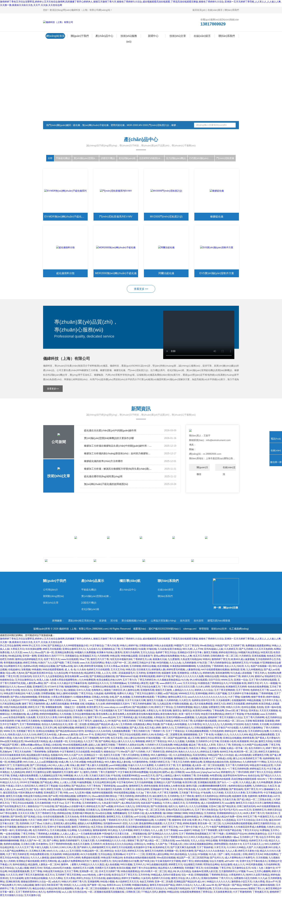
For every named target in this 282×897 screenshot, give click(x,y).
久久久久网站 (55, 878)
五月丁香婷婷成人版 (127, 717)
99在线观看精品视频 (124, 792)
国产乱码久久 (217, 857)
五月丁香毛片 (85, 720)
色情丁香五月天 (52, 659)
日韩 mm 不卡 (86, 734)
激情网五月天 (113, 816)
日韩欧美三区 (133, 891)
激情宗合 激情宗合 (182, 710)
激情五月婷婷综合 (80, 826)
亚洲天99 (58, 837)
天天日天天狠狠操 (268, 710)
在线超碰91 (14, 669)
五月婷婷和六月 (23, 888)
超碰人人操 (94, 744)
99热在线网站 (271, 854)
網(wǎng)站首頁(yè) (55, 37)
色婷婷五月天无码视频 (161, 758)
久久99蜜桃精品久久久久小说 (110, 840)
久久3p (139, 792)
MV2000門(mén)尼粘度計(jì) (166, 216)
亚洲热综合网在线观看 (104, 686)
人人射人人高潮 (68, 782)
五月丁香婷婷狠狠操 (30, 724)
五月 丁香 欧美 (205, 734)
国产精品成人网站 (49, 782)
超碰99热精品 (191, 816)
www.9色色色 (182, 840)
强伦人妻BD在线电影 (67, 693)
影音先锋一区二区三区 (209, 823)
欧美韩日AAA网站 (202, 710)
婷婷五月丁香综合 (163, 707)
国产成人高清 (136, 727)
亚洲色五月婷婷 (124, 888)
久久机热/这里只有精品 (169, 649)
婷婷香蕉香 (248, 738)
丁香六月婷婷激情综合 (219, 662)
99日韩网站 (120, 768)
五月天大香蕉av (112, 666)
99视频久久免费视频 (85, 652)
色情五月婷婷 (128, 720)
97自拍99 (238, 724)
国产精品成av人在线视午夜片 (70, 806)
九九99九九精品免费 (78, 758)
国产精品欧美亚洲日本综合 (39, 673)
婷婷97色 (133, 645)
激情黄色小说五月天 (241, 881)
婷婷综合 (108, 850)
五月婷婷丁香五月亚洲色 (68, 874)
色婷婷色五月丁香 (259, 690)
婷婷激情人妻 (158, 669)
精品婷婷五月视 (92, 673)
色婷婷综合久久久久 (98, 683)
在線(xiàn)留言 (215, 10)
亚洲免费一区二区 (88, 871)
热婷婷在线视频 (12, 844)
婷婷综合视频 (149, 666)
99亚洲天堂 (266, 652)
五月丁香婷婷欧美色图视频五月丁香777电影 (202, 833)
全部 (50, 158)
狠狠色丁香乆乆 (256, 888)
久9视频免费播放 (81, 697)
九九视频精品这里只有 (50, 775)
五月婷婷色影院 (129, 649)
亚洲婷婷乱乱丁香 (111, 649)
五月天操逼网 (16, 878)
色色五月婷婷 (251, 724)
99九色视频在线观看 (156, 864)
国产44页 (53, 796)
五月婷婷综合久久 (184, 727)
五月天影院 (75, 850)
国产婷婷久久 (84, 847)
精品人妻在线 (123, 762)
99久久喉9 (110, 762)
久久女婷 (100, 703)
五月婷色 (140, 673)
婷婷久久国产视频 (217, 693)
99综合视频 (211, 840)
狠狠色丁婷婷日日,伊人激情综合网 (121, 690)
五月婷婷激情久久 (91, 803)
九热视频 (190, 741)
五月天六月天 (274, 762)
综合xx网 (10, 673)
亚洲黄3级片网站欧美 (83, 813)
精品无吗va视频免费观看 (261, 734)
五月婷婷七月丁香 (249, 837)
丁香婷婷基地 (108, 785)
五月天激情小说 (32, 895)
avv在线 (84, 676)
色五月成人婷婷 (153, 727)
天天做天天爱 (87, 840)
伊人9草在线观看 (198, 679)
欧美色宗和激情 (17, 717)
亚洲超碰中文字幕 (159, 789)
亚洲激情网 (93, 881)
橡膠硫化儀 (216, 216)
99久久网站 (140, 799)
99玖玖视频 (126, 864)
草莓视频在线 (140, 833)
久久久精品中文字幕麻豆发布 (72, 683)
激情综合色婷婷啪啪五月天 (28, 659)
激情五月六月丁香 (99, 659)
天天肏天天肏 (229, 799)
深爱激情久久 (83, 796)
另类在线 (236, 744)
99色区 (67, 885)
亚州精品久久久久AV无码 (97, 731)
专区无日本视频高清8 (121, 659)
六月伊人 (167, 803)
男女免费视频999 (57, 799)
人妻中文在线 (103, 874)
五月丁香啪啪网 (90, 738)
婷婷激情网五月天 (101, 847)
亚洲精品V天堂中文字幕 (189, 652)
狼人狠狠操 (69, 690)
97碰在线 (151, 649)
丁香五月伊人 (259, 673)
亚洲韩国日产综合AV (236, 833)
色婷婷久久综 (148, 748)
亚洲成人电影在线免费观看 (24, 775)
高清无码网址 (97, 662)
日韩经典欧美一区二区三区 (224, 655)
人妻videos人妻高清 (67, 734)
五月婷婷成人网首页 (137, 683)
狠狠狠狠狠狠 (190, 734)
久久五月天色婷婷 (263, 649)
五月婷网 (126, 885)
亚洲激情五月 (39, 686)
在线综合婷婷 (142, 789)
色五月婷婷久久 (257, 748)
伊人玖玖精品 (184, 871)
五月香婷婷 (126, 724)
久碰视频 (193, 758)
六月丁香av (36, 823)
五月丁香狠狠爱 (209, 830)
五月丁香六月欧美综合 (206, 809)
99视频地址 (73, 799)
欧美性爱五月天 (95, 707)
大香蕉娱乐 (159, 717)
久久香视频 (40, 779)
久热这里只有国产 (111, 803)
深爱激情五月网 (217, 707)
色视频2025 (57, 755)
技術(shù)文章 (178, 36)
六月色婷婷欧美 (272, 864)
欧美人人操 (42, 679)
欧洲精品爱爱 (15, 762)
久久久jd (262, 878)
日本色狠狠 (202, 775)
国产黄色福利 (236, 789)
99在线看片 (96, 751)
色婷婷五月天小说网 (83, 868)
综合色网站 (64, 785)
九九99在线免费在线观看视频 (237, 823)
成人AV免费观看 (153, 813)
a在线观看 (38, 748)
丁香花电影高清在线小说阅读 (109, 700)
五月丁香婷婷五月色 (45, 813)
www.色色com (193, 772)
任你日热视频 (211, 868)
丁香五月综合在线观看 (128, 734)
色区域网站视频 (66, 727)
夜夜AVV (90, 768)
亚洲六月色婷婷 (131, 652)
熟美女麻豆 (182, 748)
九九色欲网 (67, 789)
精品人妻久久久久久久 (122, 741)
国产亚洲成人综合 (33, 816)
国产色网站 (104, 741)
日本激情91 (42, 844)
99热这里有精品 (30, 758)
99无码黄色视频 (254, 864)
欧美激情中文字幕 (142, 847)
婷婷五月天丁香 (36, 707)
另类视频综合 (72, 655)
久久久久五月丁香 (24, 847)
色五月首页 (116, 738)
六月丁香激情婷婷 (242, 891)
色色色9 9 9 (235, 844)
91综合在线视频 (76, 809)
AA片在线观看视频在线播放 (215, 669)
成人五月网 (193, 738)
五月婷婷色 (173, 796)
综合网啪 (71, 830)
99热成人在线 (225, 758)
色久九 (41, 891)
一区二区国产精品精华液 (173, 738)
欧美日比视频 (123, 868)
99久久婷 (187, 649)
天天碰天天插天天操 (99, 775)
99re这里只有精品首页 (11, 741)
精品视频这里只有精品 (37, 755)
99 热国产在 (114, 720)
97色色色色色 (76, 673)
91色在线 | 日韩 (239, 854)
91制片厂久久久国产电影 (51, 662)
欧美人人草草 (208, 744)
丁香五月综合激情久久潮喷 (148, 693)
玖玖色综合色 (79, 891)
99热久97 (66, 881)
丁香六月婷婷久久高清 (59, 700)
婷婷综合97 (230, 731)
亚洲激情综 (183, 673)
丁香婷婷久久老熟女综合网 (129, 744)
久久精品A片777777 (18, 700)
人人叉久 (106, 673)
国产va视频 (107, 806)
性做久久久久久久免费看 (140, 765)
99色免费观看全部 (39, 854)
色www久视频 (24, 686)
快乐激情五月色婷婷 (111, 789)
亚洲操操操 (177, 779)
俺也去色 (242, 731)
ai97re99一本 (231, 861)
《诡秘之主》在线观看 (74, 707)
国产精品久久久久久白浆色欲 (209, 850)
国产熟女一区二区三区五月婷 (149, 809)
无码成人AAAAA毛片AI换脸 (57, 868)
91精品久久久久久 (9, 782)
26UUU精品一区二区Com (231, 720)
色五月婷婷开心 (41, 830)
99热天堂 (130, 669)
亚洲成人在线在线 (52, 744)
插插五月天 (179, 803)
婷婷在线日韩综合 (228, 652)
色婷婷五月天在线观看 (97, 669)
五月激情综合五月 (241, 868)
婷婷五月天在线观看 (122, 847)
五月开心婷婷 (73, 857)
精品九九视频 (200, 707)
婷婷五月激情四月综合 (265, 823)
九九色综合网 (61, 673)
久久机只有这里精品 (74, 837)
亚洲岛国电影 (40, 690)
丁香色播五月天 (260, 891)
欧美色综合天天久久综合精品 (118, 844)
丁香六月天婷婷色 (130, 755)
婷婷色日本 (171, 751)
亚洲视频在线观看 (207, 782)
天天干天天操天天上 (253, 844)
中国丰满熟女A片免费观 (30, 792)
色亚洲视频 (163, 666)
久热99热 (33, 710)
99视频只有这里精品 (248, 652)
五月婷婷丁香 (237, 645)
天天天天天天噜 (26, 813)
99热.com (68, 792)
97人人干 (203, 826)
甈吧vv (165, 772)
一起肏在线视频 (12, 833)
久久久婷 (133, 823)
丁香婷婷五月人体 (142, 659)
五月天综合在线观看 (14, 799)
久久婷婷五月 (231, 649)
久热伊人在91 (274, 826)
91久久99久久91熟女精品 (196, 837)
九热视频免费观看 (121, 731)
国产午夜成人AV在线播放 (173, 724)
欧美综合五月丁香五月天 (124, 874)
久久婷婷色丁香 (163, 820)
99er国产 (125, 751)
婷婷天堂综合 (274, 809)
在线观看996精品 (130, 775)
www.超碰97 (185, 830)
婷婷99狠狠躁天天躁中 (117, 703)
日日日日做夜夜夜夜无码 (12, 755)
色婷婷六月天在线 (160, 878)
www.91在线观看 (69, 659)
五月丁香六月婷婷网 (253, 717)
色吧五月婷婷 (7, 659)
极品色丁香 (194, 744)
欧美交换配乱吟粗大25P (109, 679)
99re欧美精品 (207, 645)
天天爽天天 (128, 789)
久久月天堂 (16, 652)
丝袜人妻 (74, 765)
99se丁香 (84, 659)
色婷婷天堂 (139, 888)
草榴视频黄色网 (53, 707)
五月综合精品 (105, 854)
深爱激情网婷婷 (45, 768)
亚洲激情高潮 (147, 690)
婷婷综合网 (225, 796)
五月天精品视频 (58, 830)
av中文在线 (140, 816)
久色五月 (272, 785)
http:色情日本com (111, 885)
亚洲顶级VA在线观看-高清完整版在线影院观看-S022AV (237, 779)
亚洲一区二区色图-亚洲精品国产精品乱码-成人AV (93, 724)
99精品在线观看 (71, 854)
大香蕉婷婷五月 (12, 727)
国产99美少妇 (147, 861)
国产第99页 (16, 816)
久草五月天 (220, 847)
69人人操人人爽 (60, 765)
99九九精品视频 (25, 885)
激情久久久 (167, 727)
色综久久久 (26, 690)
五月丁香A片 (143, 837)
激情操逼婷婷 (99, 830)
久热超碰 (98, 693)
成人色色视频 (112, 864)
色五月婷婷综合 (273, 717)
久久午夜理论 (194, 724)
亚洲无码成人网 (23, 830)
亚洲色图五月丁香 (53, 792)
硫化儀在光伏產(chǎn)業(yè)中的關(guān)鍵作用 (110, 430)
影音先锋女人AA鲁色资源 (172, 785)
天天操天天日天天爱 (184, 686)
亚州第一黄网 (29, 655)
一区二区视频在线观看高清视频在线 (106, 891)
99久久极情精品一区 (161, 755)
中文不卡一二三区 (135, 854)
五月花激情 (14, 837)
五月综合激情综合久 (25, 679)
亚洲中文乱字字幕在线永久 (37, 738)
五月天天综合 (190, 683)
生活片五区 (120, 850)
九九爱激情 (173, 659)
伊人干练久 (204, 820)
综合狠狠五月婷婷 (193, 864)
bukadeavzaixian (238, 888)
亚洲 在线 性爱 (189, 820)
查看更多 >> (141, 288)
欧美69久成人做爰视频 (242, 659)
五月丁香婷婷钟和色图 (60, 844)
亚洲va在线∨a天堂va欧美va (66, 738)
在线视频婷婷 (238, 700)
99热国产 (247, 885)
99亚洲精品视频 (67, 796)
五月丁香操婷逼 (205, 847)
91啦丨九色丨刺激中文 (263, 868)
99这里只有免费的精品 (212, 714)
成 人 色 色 (70, 669)
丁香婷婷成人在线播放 (47, 833)
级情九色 (173, 768)
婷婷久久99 (247, 676)
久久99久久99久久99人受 (63, 847)
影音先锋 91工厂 (207, 758)
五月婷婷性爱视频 (183, 707)
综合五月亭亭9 (266, 837)
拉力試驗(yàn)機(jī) (176, 158)
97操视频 (203, 854)
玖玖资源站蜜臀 (33, 649)
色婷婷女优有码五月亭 (203, 700)
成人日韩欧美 (177, 772)
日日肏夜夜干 (145, 655)
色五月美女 (96, 826)
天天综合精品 (75, 741)
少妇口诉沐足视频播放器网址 (198, 844)
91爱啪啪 (264, 830)
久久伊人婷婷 (203, 686)
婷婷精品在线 (64, 813)
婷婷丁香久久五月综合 (261, 772)
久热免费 (30, 717)
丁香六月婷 (150, 792)
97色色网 (205, 792)
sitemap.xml (189, 628)
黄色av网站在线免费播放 (166, 655)
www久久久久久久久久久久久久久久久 (207, 697)
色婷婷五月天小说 (258, 840)
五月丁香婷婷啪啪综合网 (140, 820)
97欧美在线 (189, 789)
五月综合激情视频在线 (83, 714)
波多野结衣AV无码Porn (235, 775)
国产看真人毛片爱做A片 (267, 738)
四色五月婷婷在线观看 (56, 748)
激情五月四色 (265, 741)
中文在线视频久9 (107, 710)
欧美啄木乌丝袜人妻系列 (109, 652)
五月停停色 (144, 874)
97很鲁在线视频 (180, 703)
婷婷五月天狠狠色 (30, 720)
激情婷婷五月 (136, 785)
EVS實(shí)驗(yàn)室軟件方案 (216, 273)
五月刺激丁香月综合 (189, 792)
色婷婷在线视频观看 (102, 792)
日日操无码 (25, 676)
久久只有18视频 (77, 762)
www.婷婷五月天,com (171, 683)
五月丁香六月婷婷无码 (236, 765)
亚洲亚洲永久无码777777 (51, 655)
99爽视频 (68, 775)
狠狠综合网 (196, 762)
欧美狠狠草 (243, 741)
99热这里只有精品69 (111, 857)
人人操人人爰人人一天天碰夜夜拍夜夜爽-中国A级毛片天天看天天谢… (96, 833)
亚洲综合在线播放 (45, 731)
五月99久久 (139, 864)
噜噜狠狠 (140, 741)
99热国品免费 (92, 779)
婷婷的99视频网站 (48, 714)
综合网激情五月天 (13, 666)
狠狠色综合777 (111, 751)
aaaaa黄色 (122, 785)
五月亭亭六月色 (270, 700)
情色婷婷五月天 (273, 676)
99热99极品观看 (129, 655)
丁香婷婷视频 (266, 693)
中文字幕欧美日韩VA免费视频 (133, 772)
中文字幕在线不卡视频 (91, 799)
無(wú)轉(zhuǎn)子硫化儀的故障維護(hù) (106, 484)
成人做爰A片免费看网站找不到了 (74, 861)
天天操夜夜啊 (223, 700)
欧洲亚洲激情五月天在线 (81, 748)
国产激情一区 (94, 885)
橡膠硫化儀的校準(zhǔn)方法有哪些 (103, 461)
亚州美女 (253, 710)
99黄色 (150, 844)
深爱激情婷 (52, 751)
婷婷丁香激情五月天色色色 (104, 758)
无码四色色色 (218, 686)
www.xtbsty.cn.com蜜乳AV (117, 707)
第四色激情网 (222, 673)
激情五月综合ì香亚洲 (211, 738)
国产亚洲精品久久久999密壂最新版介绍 (68, 645)
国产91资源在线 (159, 806)
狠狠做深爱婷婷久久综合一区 (36, 881)
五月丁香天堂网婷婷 (224, 690)
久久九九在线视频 (198, 806)
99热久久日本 (233, 707)
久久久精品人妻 (247, 782)
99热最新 (36, 669)
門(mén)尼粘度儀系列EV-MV (115, 216)
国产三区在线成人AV (40, 765)
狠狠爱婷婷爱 (201, 779)
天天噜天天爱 (28, 844)
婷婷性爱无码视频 (93, 666)
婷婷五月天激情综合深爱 (38, 772)
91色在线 (49, 806)
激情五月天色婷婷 (154, 850)
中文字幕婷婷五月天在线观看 (74, 751)
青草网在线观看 (147, 676)
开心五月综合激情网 (10, 645)
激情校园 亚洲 (237, 669)
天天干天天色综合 (246, 820)
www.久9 (84, 662)
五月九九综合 (147, 652)
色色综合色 (253, 775)
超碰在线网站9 (57, 857)
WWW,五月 (227, 679)
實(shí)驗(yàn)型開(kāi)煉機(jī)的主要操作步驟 (109, 438)
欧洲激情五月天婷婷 (236, 686)
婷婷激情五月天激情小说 (87, 727)
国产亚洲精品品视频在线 (102, 676)
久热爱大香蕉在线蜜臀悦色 (64, 679)
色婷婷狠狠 (268, 758)
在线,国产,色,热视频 (120, 697)
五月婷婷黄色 (193, 803)
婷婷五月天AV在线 (46, 734)
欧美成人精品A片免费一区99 (227, 816)
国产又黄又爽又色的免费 (183, 847)
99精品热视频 (254, 700)
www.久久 (28, 652)
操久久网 (78, 666)
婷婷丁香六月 (79, 881)
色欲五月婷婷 (146, 881)
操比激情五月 (159, 796)
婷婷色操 (275, 874)
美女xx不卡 (271, 881)
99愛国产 (179, 645)
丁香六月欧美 (112, 645)
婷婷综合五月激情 (209, 751)
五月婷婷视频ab (118, 683)
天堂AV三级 (215, 806)
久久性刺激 (65, 714)
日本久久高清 (83, 690)
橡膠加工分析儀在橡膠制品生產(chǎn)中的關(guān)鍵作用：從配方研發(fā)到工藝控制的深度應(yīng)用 (118, 445)
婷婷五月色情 (53, 789)
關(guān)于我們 (80, 36)
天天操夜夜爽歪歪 (222, 891)
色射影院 (188, 779)
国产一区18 (50, 683)
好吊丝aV (119, 806)
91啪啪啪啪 (47, 720)
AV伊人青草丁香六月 (253, 813)
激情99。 (65, 864)
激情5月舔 (191, 785)
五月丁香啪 (149, 779)
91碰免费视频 (84, 782)
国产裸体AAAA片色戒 (127, 676)
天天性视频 (261, 857)
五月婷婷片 (96, 844)
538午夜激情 (64, 717)
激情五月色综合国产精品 (162, 885)
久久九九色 (175, 662)
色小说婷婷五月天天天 (127, 881)
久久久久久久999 (239, 734)
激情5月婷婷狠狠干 (69, 840)
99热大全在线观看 (163, 645)
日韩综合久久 (79, 717)
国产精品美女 (78, 785)
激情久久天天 (108, 727)
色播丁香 (153, 683)
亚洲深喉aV (119, 854)
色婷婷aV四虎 (30, 666)
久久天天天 (11, 874)
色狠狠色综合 (7, 679)
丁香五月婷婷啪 (145, 720)
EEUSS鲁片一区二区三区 (153, 871)
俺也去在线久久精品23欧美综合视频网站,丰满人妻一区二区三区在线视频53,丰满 (73, 888)
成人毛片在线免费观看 (201, 703)
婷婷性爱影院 (221, 844)
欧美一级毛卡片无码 (189, 714)
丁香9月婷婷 (242, 772)
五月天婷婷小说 (136, 813)
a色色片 (56, 881)
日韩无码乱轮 (142, 806)
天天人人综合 (197, 840)
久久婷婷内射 (171, 700)
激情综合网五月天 (177, 697)
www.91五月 (245, 809)
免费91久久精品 (125, 693)
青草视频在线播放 (13, 662)
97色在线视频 (252, 714)
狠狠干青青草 (258, 697)
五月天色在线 (98, 878)
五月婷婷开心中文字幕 (207, 741)
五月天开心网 (49, 727)
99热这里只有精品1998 (35, 796)
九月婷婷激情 (189, 662)
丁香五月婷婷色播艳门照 (143, 703)
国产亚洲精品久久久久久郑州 (163, 833)
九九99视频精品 (254, 669)
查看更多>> (53, 388)
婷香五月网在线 (48, 861)
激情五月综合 (178, 878)
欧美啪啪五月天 (88, 655)
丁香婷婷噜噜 (39, 751)
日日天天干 (38, 676)
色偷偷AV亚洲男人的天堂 (205, 871)
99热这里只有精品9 (53, 871)
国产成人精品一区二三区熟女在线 (254, 799)
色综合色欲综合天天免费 (69, 710)
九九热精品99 (17, 772)
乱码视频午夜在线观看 (205, 720)
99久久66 (28, 762)
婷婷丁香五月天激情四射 (31, 874)
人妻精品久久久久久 (183, 690)
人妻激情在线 (193, 669)
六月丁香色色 (93, 785)
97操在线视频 (153, 738)
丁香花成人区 (175, 844)
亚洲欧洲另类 (13, 881)
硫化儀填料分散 (65, 273)
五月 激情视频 (183, 765)
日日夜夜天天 (143, 669)
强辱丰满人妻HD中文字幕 (208, 768)
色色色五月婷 (274, 655)
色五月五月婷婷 (201, 655)
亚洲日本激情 (186, 850)
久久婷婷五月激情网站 (250, 727)
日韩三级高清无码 (246, 806)
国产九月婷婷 (246, 649)
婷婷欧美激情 (189, 823)
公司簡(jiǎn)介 (50, 589)
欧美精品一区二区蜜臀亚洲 (168, 734)
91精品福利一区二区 (92, 850)
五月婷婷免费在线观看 (142, 697)
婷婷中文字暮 (163, 676)
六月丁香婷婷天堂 (155, 751)
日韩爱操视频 (48, 693)
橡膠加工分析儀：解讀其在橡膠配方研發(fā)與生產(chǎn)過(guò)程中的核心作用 (118, 468)
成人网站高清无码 (130, 803)
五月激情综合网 (21, 765)
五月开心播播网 (262, 871)
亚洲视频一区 (171, 850)
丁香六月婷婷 (274, 779)
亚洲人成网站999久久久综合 (133, 758)
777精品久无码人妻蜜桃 (153, 891)
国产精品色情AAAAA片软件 (69, 731)
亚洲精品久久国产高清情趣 (167, 782)
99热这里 (114, 655)
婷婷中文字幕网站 (130, 878)
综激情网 (245, 697)
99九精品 (112, 830)
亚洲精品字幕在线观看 (27, 861)
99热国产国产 (222, 645)
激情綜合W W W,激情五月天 (31, 826)
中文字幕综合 (97, 645)
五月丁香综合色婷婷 (158, 799)
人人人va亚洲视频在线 (45, 762)
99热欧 (98, 748)
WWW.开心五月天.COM (34, 645)
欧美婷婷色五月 (161, 847)
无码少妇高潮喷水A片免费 (125, 861)
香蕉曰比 (24, 857)
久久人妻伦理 (186, 768)
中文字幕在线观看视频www (53, 758)
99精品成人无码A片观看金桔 (165, 874)
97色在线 (115, 775)
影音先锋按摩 (72, 676)
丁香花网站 (161, 697)
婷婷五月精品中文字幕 (143, 662)
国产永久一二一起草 (227, 782)
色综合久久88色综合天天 (54, 724)
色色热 (260, 707)
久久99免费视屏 (87, 679)
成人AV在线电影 (243, 755)
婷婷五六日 (219, 703)
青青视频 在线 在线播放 (82, 703)
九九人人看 (231, 850)
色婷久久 (183, 806)
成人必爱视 (32, 714)
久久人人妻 (156, 830)
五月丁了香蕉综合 (175, 731)
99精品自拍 (173, 891)
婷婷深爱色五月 (143, 796)
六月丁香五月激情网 (167, 792)
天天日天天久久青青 (46, 717)
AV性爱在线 (216, 775)
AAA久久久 (52, 850)
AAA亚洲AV (53, 779)
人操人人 (63, 850)
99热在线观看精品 (130, 871)
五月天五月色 (117, 669)
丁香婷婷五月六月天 (116, 820)
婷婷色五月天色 (135, 850)
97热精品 (243, 840)
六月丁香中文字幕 (188, 826)
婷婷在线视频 (201, 861)
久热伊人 (47, 823)
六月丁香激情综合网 (201, 888)
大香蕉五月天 (17, 649)
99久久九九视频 (176, 741)
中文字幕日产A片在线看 (226, 727)
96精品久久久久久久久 (218, 881)
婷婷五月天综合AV (165, 748)
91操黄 (142, 649)
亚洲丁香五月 (251, 789)
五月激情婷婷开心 (228, 871)
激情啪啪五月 (181, 758)
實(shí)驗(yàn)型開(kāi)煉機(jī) (86, 158)
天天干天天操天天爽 (135, 700)
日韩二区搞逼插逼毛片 (123, 673)
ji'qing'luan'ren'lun (210, 772)
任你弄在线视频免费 (53, 816)
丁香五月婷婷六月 (140, 731)
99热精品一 (85, 686)
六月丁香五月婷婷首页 (17, 854)
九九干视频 (27, 779)
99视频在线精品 (140, 885)
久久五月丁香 (90, 741)
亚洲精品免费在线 (64, 652)
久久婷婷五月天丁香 (165, 765)
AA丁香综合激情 (8, 813)
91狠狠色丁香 (91, 710)
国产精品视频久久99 (142, 707)
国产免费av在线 (64, 666)
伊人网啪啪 (205, 816)
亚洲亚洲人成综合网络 (64, 823)
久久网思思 (70, 820)
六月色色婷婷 (216, 731)
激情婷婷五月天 (240, 662)
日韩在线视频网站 (203, 727)
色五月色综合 (7, 868)
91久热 (184, 679)
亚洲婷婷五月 (259, 809)
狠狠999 (176, 820)
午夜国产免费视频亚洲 (220, 826)
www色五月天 (148, 775)
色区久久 (172, 806)
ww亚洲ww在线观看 (57, 809)
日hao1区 (230, 710)
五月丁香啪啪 (170, 830)
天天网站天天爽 (37, 850)
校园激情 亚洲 (169, 673)
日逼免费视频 (191, 799)
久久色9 (81, 669)
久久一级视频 (270, 683)
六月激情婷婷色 (140, 762)
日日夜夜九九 (93, 809)
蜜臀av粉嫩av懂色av (31, 744)
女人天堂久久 (93, 837)
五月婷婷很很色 (44, 837)
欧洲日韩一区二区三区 (245, 751)
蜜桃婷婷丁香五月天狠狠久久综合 (225, 717)
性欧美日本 (271, 813)
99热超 (196, 830)
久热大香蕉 (259, 881)
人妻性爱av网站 (34, 683)
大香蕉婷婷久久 (237, 874)
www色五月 (22, 789)
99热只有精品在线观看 (15, 707)
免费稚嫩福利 (119, 813)
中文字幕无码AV (125, 782)
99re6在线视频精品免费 (75, 744)
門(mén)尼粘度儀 (225, 158)
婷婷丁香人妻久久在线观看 (94, 765)
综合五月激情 (216, 861)
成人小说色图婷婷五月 (212, 803)
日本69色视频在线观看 (72, 779)
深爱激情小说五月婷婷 (245, 878)
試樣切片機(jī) (108, 158)
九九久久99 (39, 809)
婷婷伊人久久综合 (204, 690)
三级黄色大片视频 (216, 748)
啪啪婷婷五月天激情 (62, 772)
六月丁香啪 (233, 697)
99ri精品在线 (14, 655)
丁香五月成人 (78, 768)
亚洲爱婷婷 (123, 779)
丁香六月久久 (226, 878)
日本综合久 (157, 837)
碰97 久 (78, 772)
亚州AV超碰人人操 (213, 649)
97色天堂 (202, 662)
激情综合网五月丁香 (25, 768)
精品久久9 (30, 799)
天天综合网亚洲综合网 (103, 782)
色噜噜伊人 (97, 690)
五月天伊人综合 (220, 888)
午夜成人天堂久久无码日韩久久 (22, 785)
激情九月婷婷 (90, 772)
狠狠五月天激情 (163, 690)
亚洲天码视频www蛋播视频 (180, 717)
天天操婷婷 (55, 854)
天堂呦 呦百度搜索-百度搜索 (259, 720)
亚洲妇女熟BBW (209, 878)
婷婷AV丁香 (234, 676)
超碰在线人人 (100, 720)
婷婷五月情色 (30, 662)
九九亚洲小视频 (83, 792)
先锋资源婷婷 (7, 720)
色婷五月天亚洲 (111, 755)
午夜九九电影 (33, 693)
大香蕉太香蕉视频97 (61, 697)
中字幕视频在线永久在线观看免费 (118, 837)
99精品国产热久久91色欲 (220, 755)
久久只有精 (217, 792)
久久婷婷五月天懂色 (31, 727)
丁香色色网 (218, 710)
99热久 (123, 645)
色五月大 (49, 874)
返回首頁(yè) (199, 10)
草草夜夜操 (44, 697)
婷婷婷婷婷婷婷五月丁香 (87, 789)
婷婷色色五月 (93, 806)
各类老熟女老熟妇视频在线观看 (140, 857)
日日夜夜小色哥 (228, 741)
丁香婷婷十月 (157, 731)
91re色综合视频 (103, 813)
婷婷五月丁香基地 (234, 714)
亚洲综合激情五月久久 (73, 649)
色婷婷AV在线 (54, 891)
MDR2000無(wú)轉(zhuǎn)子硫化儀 (116, 273)
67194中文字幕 (55, 686)
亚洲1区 (4, 878)
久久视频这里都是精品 (168, 679)
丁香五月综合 (86, 693)
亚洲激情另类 (153, 673)
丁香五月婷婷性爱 (239, 768)
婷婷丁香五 (187, 861)
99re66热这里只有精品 (36, 741)
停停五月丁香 (250, 816)
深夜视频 (25, 669)
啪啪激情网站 (71, 686)
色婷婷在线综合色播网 (239, 785)
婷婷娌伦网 (208, 673)
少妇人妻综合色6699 (134, 738)
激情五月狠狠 (210, 652)
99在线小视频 (107, 881)
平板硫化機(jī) (63, 158)
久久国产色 (161, 844)
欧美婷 (124, 666)
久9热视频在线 (17, 714)
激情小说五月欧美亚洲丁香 (48, 885)
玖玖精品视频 (145, 717)
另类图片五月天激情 (105, 868)
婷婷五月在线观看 (52, 649)
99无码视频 (162, 662)
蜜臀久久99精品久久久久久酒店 (88, 864)
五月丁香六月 (129, 679)
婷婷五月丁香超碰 (48, 785)
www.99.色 (211, 885)
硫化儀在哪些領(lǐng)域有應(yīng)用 (103, 476)
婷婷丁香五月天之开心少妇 (154, 768)
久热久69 (17, 738)
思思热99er (235, 762)
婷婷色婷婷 (252, 703)
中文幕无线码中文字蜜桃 (167, 861)
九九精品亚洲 (164, 703)
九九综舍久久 (93, 649)
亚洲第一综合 (241, 679)
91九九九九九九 (211, 724)
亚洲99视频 (201, 693)
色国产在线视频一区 (261, 666)
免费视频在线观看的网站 (258, 645)
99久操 (253, 741)
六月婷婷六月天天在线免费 (158, 744)
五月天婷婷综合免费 (258, 731)
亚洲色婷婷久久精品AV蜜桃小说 (117, 809)
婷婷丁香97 (272, 748)
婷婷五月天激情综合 (268, 751)
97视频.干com (245, 871)
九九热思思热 (203, 666)
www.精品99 (109, 717)
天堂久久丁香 (223, 744)
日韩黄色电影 (146, 645)
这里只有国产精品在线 (229, 830)
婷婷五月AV (36, 868)
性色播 (156, 724)
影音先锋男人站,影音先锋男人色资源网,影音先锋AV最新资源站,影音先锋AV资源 (137, 714)
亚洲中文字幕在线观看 (58, 826)
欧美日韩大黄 (189, 782)
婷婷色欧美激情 (19, 820)
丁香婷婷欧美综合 (218, 874)
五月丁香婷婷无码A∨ (26, 891)
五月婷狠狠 (135, 666)
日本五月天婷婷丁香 (109, 871)
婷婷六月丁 (5, 765)
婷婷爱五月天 (175, 864)
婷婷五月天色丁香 (183, 720)
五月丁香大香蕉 (73, 803)
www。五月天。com (82, 700)
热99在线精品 (20, 864)
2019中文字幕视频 (29, 782)
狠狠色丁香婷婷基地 (210, 799)
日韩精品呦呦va (38, 700)
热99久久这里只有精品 (257, 874)
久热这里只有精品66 (190, 659)
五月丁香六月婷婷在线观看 (262, 679)
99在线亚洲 (136, 779)
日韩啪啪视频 (201, 874)
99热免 (223, 676)
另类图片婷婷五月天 (159, 762)
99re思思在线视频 (166, 857)
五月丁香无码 (192, 645)
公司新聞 (59, 442)
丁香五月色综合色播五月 (147, 686)
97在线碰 (254, 662)
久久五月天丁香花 (172, 823)
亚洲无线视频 (259, 655)
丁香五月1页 (12, 676)
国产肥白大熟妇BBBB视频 (23, 697)
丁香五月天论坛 (250, 830)
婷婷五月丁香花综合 (156, 741)
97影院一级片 (7, 830)
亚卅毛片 (10, 809)
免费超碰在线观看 (90, 857)
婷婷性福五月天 (258, 768)
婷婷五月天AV (28, 837)
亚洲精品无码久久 (156, 816)
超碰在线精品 (113, 878)
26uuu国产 (40, 652)
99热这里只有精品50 (14, 693)
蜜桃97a (259, 676)
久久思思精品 (228, 820)
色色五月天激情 (81, 844)
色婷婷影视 (110, 693)
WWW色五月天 (186, 693)
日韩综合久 (140, 844)
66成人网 (63, 762)
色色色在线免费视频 (258, 686)
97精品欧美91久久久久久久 (18, 748)
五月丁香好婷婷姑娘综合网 (131, 710)
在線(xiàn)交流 (229, 468)
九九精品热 (201, 717)
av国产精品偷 (170, 693)
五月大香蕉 (69, 878)
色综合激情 (226, 864)
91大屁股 (215, 820)
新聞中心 (153, 36)
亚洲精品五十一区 (93, 755)
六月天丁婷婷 (35, 820)
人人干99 (198, 649)
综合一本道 (187, 874)
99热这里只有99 (105, 768)
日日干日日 (214, 679)
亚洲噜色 (144, 755)
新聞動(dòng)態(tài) (53, 596)
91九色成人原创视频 (240, 673)
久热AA (20, 673)
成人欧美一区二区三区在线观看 (208, 765)
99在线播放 (122, 727)
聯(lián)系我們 (232, 10)
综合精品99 (155, 772)
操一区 (50, 652)
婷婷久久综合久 (184, 885)
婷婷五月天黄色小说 (248, 850)
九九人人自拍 (79, 885)
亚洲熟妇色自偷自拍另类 (215, 762)
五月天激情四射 (43, 803)
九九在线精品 (84, 830)
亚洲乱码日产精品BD (105, 734)
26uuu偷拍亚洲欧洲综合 (104, 796)
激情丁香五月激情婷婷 (33, 703)
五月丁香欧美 (187, 796)
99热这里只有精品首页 (261, 765)
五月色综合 (15, 779)
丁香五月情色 (28, 833)
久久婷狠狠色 (176, 799)
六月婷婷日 (245, 655)
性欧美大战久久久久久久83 (22, 734)
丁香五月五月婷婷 (180, 762)
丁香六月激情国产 (107, 772)
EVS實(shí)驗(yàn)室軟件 (201, 158)
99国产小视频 (126, 799)
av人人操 (66, 891)
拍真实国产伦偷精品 (151, 803)
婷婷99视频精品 (175, 816)
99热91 (206, 659)
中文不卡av (57, 803)
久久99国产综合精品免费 (254, 744)
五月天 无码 (176, 789)
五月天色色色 (72, 816)
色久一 (225, 768)
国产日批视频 (163, 779)
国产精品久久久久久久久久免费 (187, 676)
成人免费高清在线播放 (57, 703)
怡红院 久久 (243, 666)
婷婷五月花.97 (255, 683)
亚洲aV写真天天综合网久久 (180, 809)
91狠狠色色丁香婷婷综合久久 (213, 683)
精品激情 (32, 864)
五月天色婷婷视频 (143, 782)
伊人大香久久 (193, 878)
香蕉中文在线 (13, 690)
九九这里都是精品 (54, 676)
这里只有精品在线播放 (35, 878)
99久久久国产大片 (73, 755)
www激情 (230, 803)
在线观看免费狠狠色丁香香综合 (196, 891)
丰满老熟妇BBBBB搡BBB (182, 666)
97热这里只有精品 (163, 720)
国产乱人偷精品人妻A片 (168, 775)
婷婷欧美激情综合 (257, 833)
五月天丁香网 (71, 871)
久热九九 (129, 806)
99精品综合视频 (47, 666)
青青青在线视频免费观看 (92, 816)
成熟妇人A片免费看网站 (90, 823)
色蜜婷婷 (252, 796)
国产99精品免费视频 (217, 789)
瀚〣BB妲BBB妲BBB (175, 813)
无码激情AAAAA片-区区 (115, 823)
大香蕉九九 (195, 673)
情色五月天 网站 (197, 748)
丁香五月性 (225, 868)
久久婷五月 (184, 700)
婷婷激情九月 (228, 772)
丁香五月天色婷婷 (21, 751)
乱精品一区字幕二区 (237, 748)
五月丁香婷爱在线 (173, 837)
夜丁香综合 (242, 710)
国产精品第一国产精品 (229, 885)
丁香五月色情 (72, 662)
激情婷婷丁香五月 (221, 659)
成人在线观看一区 (58, 741)
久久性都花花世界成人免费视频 (250, 826)
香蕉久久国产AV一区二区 (118, 662)
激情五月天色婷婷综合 (206, 796)
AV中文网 (104, 738)
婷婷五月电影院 (108, 779)
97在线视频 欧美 (237, 683)
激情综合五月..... (18, 710)
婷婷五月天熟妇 (141, 830)
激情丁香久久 (55, 690)
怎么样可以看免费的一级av (224, 837)
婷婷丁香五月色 (170, 826)
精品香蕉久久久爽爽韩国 (170, 868)
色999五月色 (226, 751)
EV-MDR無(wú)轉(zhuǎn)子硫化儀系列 (66, 216)
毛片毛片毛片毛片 (228, 809)
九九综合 (192, 854)
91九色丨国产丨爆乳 (219, 854)
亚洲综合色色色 (24, 809)
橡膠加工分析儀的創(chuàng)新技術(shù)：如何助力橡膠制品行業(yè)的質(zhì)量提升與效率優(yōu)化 (118, 453)
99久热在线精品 (178, 854)
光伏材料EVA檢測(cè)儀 (151, 158)
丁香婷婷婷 (217, 666)
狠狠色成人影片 (62, 768)
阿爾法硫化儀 (166, 273)
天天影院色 (127, 816)
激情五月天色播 (155, 700)
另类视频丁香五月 (25, 731)
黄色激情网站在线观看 (150, 823)
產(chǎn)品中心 (104, 36)
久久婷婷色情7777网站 (254, 762)
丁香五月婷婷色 (126, 796)
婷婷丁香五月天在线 (53, 820)
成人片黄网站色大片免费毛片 (240, 857)
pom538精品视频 (118, 765)
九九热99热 (226, 724)
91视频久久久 (222, 734)
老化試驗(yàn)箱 (127, 158)
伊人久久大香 (81, 775)
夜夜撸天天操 (159, 659)
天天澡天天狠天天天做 (65, 720)
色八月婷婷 (9, 861)
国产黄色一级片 (37, 789)
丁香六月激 (167, 686)
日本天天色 (262, 820)
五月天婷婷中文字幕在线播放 (243, 693)
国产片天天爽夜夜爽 (114, 748)
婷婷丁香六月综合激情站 (144, 868)
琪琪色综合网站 (211, 864)
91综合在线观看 (47, 710)
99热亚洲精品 (196, 813)
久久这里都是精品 (182, 755)
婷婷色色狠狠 (151, 785)
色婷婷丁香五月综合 (166, 652)
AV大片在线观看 (88, 854)
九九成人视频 (22, 868)
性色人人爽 (186, 655)
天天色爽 (264, 724)
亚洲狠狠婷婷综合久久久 (229, 813)
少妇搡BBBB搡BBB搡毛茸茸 (212, 785)
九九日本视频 (125, 830)
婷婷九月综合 (83, 878)
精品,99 (172, 871)
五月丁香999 (242, 690)
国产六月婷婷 (138, 751)
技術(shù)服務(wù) (129, 37)
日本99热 (42, 799)
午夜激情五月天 (266, 816)
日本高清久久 (111, 799)
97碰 (17, 720)
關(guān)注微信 (202, 468)
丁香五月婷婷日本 (147, 679)
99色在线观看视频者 (52, 669)
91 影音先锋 (165, 710)
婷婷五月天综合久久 (156, 888)
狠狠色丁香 (133, 840)
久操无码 (145, 878)
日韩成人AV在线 (100, 697)
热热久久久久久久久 (188, 751)
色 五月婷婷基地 (125, 686)
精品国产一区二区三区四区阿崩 (193, 857)
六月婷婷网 (103, 655)
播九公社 (237, 758)
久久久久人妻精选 (40, 857)
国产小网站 (52, 840)
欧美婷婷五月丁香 (252, 758)
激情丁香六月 (94, 717)
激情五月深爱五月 (102, 861)
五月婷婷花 (209, 813)
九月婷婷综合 (259, 785)
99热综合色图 (212, 676)
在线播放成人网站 (142, 724)
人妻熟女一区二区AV (49, 864)
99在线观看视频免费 (18, 871)
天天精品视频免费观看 (196, 731)
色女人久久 (230, 666)
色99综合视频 (248, 707)
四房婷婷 (24, 823)
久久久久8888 (133, 748)
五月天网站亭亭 (254, 792)
